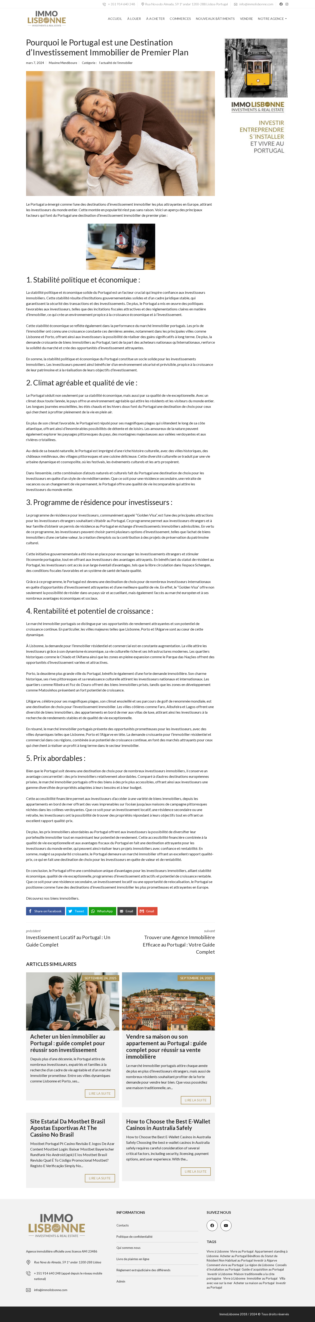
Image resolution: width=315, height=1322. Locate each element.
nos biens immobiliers (61, 898)
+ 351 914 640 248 (121, 4)
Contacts (122, 1225)
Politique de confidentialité (134, 1236)
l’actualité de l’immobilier (116, 63)
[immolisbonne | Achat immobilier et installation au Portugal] (46, 18)
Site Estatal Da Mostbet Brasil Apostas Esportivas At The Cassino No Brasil (67, 1128)
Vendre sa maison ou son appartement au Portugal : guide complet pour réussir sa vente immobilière (166, 1046)
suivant (179, 941)
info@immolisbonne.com (256, 4)
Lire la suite (100, 1093)
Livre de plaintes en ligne (132, 1259)
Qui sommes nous (128, 1248)
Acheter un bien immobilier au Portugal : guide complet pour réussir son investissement (67, 1043)
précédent (68, 937)
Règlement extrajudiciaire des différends (143, 1270)
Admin (120, 1281)
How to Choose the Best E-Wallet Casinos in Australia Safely (168, 1124)
